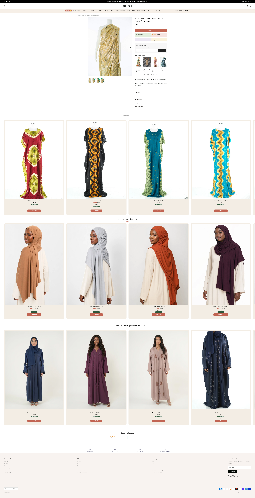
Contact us (6, 466)
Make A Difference (156, 468)
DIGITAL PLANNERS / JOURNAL (182, 10)
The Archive (150, 10)
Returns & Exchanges (82, 472)
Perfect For (137, 92)
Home (79, 15)
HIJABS (100, 10)
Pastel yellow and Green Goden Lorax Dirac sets (90, 15)
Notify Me (162, 50)
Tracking (79, 463)
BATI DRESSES (93, 10)
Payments (79, 466)
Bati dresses (127, 116)
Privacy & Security (81, 468)
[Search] (5, 6)
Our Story (154, 463)
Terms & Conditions (81, 470)
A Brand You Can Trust (160, 10)
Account (6, 461)
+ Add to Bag (34, 210)
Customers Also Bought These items (127, 326)
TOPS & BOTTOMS (141, 10)
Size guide (137, 103)
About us (154, 461)
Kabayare (8, 492)
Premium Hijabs (127, 219)
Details (136, 89)
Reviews (153, 466)
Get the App (170, 10)
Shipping (79, 461)
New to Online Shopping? (157, 470)
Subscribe (232, 471)
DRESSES (85, 10)
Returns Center (7, 470)
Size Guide (6, 463)
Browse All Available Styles (151, 74)
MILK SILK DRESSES (120, 10)
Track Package (7, 468)
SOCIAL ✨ (68, 10)
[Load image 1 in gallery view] (110, 46)
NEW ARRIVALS (76, 10)
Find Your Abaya (7, 472)
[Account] (247, 6)
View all (127, 117)
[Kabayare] (127, 6)
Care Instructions (138, 96)
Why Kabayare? (138, 99)
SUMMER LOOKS (131, 10)
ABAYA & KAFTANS (109, 10)
